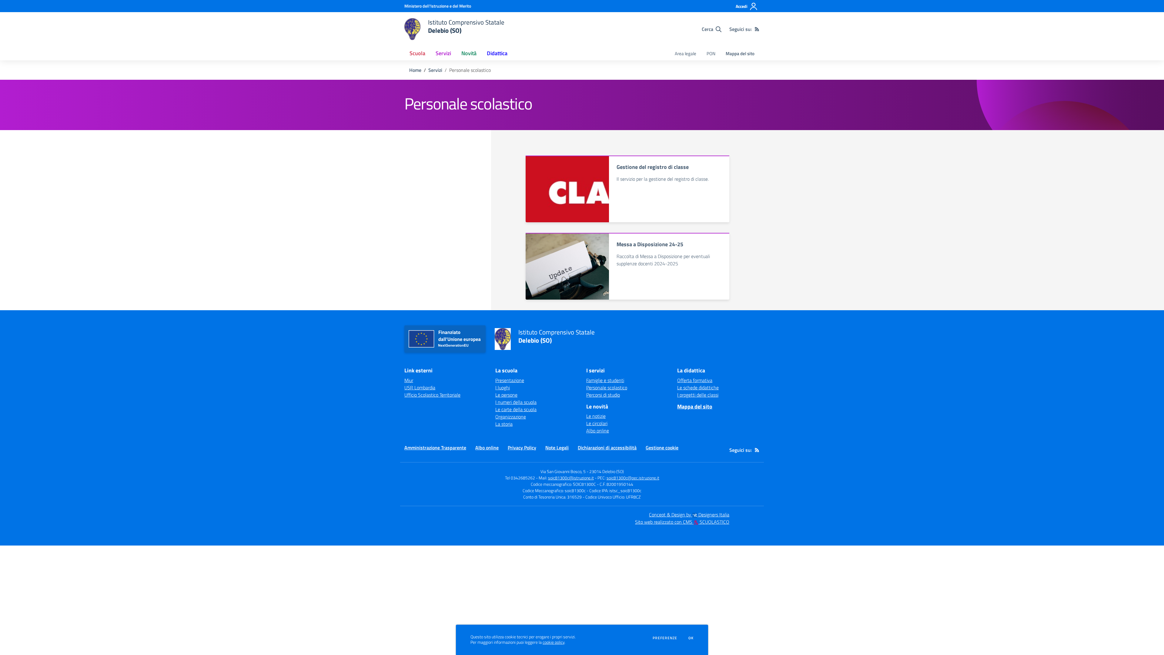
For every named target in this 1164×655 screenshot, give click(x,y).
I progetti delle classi (697, 394)
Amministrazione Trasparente (435, 447)
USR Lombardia (419, 387)
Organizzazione (510, 416)
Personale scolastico (606, 387)
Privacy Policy (522, 447)
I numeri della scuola (516, 402)
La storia (504, 424)
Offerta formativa (694, 380)
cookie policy (553, 642)
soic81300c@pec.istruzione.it (633, 478)
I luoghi (502, 387)
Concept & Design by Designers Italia (689, 514)
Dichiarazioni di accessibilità (607, 447)
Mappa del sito (740, 53)
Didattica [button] (497, 53)
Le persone (506, 394)
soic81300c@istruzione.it (571, 478)
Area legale (685, 53)
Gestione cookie (662, 447)
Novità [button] (469, 53)
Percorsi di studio (603, 394)
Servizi (435, 70)
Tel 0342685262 (520, 478)
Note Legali (557, 447)
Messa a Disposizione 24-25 (650, 244)
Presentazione (509, 380)
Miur (408, 380)
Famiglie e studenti (605, 380)
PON (711, 53)
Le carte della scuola (516, 409)
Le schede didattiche (698, 387)
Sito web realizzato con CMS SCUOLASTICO (682, 522)
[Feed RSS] (757, 29)
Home (415, 70)
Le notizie (596, 416)
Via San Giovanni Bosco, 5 (563, 471)
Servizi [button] (443, 53)
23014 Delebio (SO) (606, 471)
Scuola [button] (417, 53)
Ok (691, 638)
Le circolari (596, 423)
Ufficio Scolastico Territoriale (432, 394)
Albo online (597, 430)
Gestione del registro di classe (653, 167)
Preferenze (665, 638)
